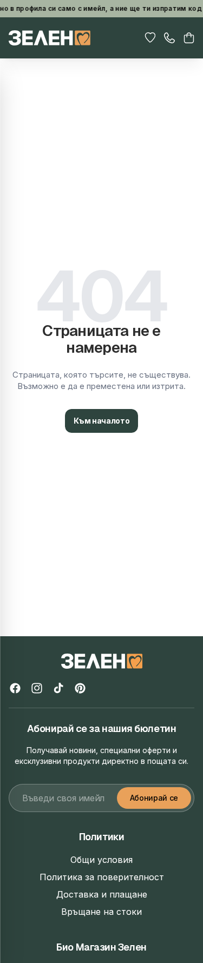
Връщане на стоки (101, 911)
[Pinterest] (80, 688)
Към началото (102, 420)
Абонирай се (154, 797)
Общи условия (101, 859)
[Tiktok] (58, 688)
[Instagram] (36, 688)
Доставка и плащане (101, 894)
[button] (189, 38)
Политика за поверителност (102, 877)
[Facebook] (15, 688)
